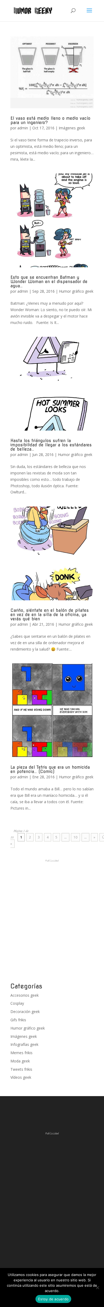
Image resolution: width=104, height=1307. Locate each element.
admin (22, 127)
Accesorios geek (24, 995)
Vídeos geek (20, 1077)
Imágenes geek (72, 127)
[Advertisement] (52, 921)
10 (75, 837)
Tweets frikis (21, 1069)
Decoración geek (25, 1011)
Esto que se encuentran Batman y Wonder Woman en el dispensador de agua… (48, 281)
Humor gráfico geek (76, 291)
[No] (97, 1287)
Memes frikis (21, 1052)
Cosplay (17, 1003)
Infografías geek (24, 1044)
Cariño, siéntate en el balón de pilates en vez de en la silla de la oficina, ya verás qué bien (49, 614)
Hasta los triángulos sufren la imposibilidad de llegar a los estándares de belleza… (51, 445)
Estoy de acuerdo (53, 1299)
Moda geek (20, 1061)
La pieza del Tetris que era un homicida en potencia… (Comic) (50, 769)
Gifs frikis (18, 1019)
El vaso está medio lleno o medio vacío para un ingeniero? (50, 120)
